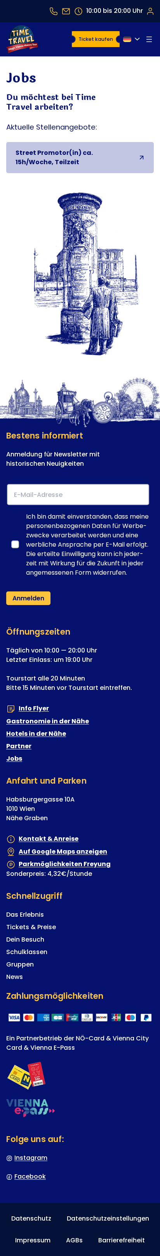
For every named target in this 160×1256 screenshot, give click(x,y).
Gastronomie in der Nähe (47, 721)
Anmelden (28, 598)
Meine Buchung (150, 11)
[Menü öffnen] (149, 39)
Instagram (30, 1157)
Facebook (30, 1176)
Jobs (14, 758)
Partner (18, 746)
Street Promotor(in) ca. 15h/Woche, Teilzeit (80, 157)
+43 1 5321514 (53, 11)
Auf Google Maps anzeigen (63, 851)
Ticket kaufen (95, 39)
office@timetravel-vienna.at (66, 11)
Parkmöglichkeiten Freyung (65, 864)
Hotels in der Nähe (36, 733)
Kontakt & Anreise (48, 838)
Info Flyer (34, 708)
